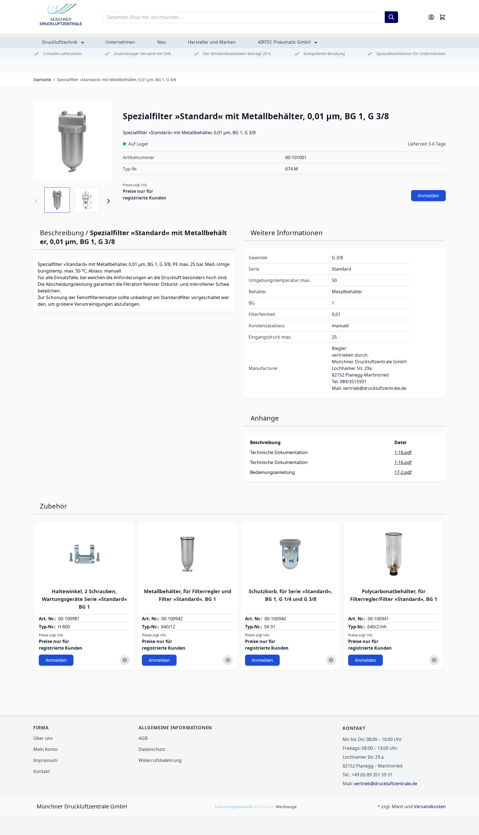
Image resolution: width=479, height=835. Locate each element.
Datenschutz (152, 749)
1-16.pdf (403, 452)
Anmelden (428, 196)
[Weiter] (108, 201)
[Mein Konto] (431, 17)
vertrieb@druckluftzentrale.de (385, 783)
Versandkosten (430, 806)
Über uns (43, 738)
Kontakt (41, 771)
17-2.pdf (403, 472)
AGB (143, 738)
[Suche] (391, 17)
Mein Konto (45, 749)
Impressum (45, 760)
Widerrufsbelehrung (160, 760)
